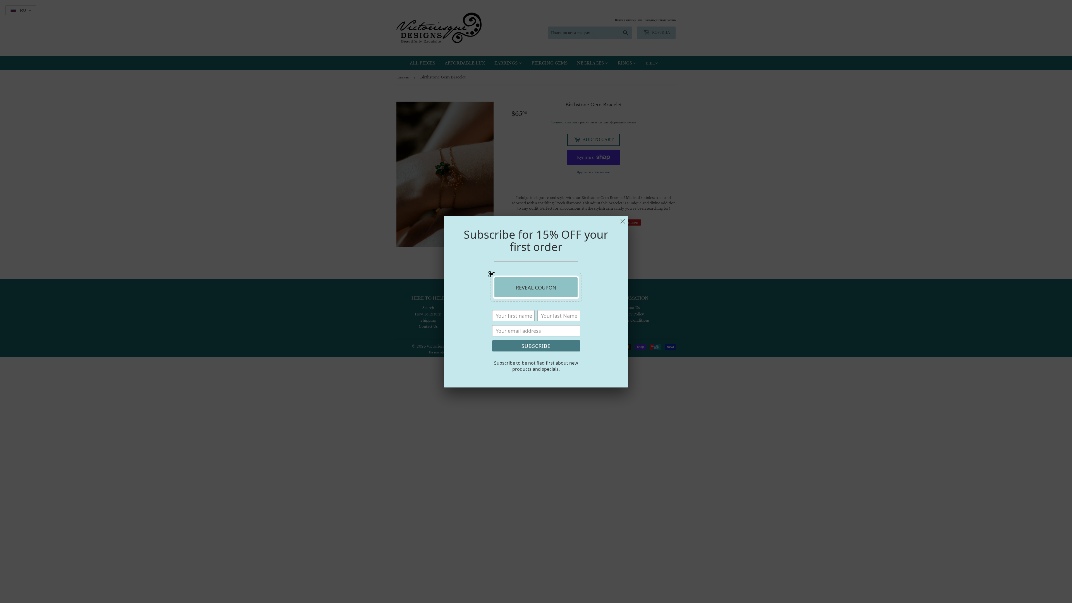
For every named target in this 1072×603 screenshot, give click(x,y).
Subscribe (536, 346)
